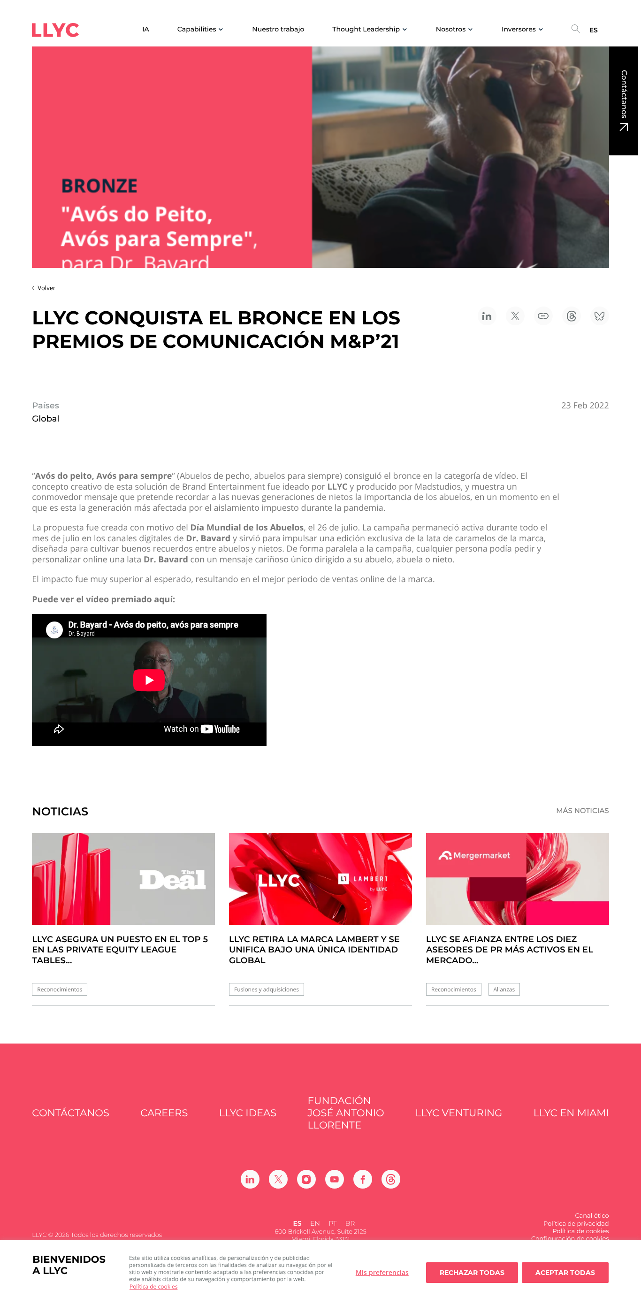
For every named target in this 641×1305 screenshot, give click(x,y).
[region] (320, 1272)
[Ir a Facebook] (362, 1179)
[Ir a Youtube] (334, 1179)
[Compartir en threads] (571, 316)
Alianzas (504, 989)
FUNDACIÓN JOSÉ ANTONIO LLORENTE (345, 1113)
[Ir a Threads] (391, 1179)
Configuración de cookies (570, 1239)
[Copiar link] (543, 316)
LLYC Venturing (458, 1113)
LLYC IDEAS (247, 1113)
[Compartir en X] (515, 316)
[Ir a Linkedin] (250, 1179)
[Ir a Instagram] (306, 1179)
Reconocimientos (59, 989)
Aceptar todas (565, 1272)
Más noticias (582, 810)
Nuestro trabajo (278, 29)
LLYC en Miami (571, 1113)
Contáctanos (623, 94)
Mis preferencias (382, 1272)
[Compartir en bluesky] (599, 316)
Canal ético (592, 1216)
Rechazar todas (472, 1272)
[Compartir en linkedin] (487, 316)
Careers (164, 1113)
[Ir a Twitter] (278, 1179)
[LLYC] (55, 30)
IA (145, 29)
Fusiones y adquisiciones (266, 989)
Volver (46, 288)
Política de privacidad (576, 1224)
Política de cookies (154, 1286)
